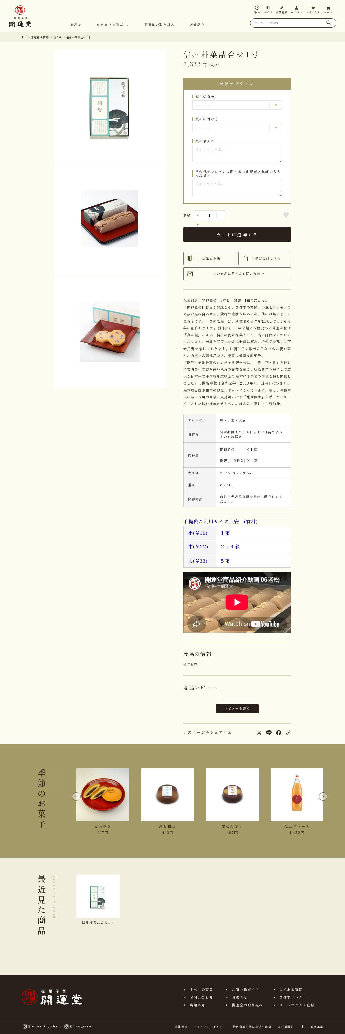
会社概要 (181, 1026)
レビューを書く (237, 708)
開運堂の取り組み (159, 25)
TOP (24, 37)
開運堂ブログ (291, 997)
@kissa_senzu (81, 1026)
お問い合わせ (201, 997)
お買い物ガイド (245, 989)
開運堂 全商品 (40, 37)
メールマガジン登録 (296, 1005)
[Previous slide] (76, 796)
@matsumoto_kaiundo (44, 1026)
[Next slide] (323, 796)
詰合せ (57, 37)
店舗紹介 (197, 25)
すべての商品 (201, 989)
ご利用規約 (286, 1026)
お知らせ (240, 997)
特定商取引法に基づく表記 (252, 1026)
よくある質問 (291, 989)
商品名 (76, 25)
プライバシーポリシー (210, 1026)
